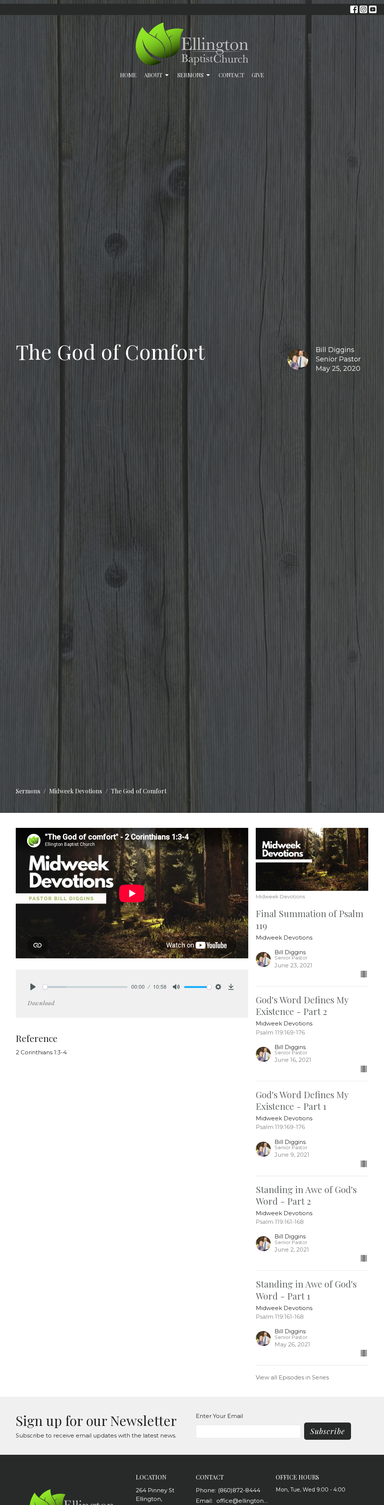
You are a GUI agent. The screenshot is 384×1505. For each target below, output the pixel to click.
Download (41, 1003)
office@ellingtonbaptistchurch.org (242, 1500)
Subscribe (327, 1431)
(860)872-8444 (239, 1490)
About (153, 75)
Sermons (190, 75)
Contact (231, 75)
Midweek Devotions (75, 791)
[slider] (85, 987)
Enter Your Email (219, 1416)
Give (258, 75)
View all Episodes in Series (292, 1377)
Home (128, 75)
